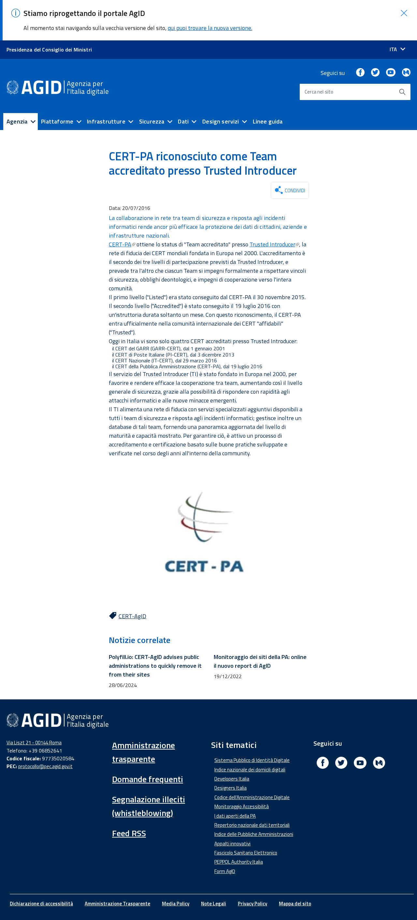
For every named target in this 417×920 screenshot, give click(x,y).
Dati (183, 121)
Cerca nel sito (319, 92)
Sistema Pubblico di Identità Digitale (252, 760)
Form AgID (224, 871)
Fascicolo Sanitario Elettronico (245, 852)
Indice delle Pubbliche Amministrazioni (253, 834)
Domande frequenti (147, 779)
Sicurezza (152, 121)
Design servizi (220, 121)
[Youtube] (390, 72)
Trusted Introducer (272, 244)
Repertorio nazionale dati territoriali (252, 825)
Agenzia (17, 121)
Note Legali (213, 903)
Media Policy (175, 903)
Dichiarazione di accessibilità (41, 903)
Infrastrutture (106, 121)
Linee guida (268, 121)
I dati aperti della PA (235, 816)
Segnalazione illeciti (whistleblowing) (148, 806)
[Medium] (406, 72)
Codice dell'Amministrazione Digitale (252, 797)
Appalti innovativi (232, 843)
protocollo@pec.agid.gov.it (45, 766)
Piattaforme (57, 121)
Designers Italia (230, 788)
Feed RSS (129, 833)
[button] (404, 13)
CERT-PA (120, 244)
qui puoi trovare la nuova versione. (210, 27)
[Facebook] (360, 72)
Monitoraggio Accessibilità (241, 806)
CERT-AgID (132, 616)
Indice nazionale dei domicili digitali (249, 769)
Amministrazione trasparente (143, 752)
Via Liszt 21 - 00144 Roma (34, 742)
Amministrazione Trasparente (117, 903)
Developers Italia (231, 778)
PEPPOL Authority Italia (238, 862)
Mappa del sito (295, 903)
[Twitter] (375, 72)
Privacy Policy (252, 903)
